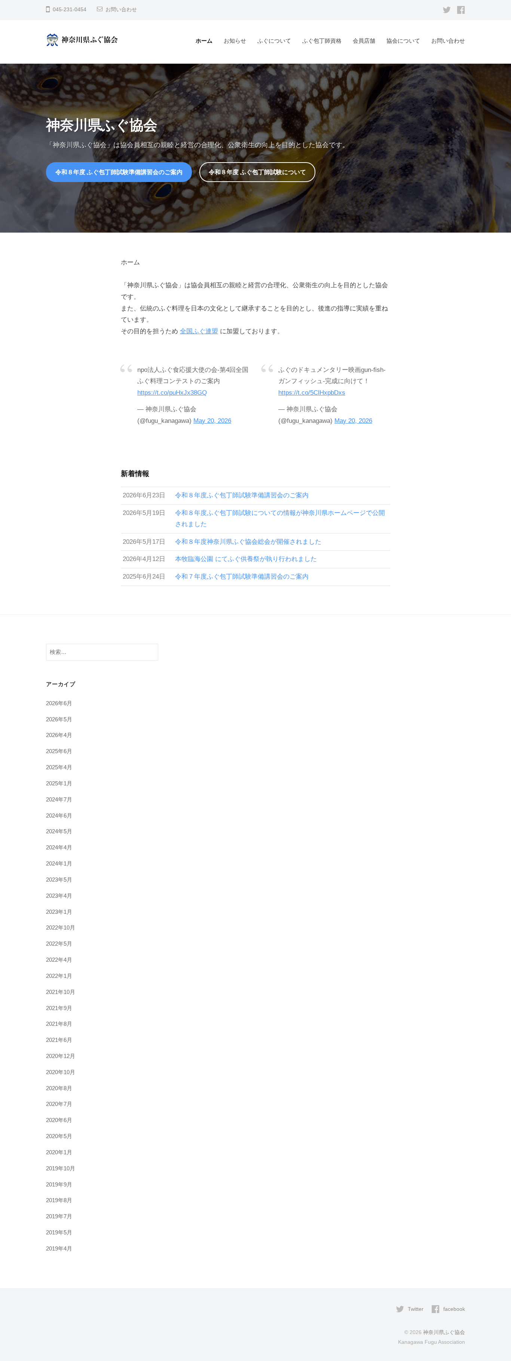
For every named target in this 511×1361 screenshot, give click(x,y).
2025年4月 (59, 767)
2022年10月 (60, 927)
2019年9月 (59, 1184)
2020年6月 (59, 1120)
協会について (403, 40)
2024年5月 (59, 831)
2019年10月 (60, 1168)
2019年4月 (59, 1248)
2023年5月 (59, 879)
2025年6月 (59, 751)
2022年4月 (59, 960)
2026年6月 (59, 703)
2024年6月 (59, 815)
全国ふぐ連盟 (199, 331)
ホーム (204, 40)
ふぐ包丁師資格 (322, 40)
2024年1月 (59, 863)
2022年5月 (59, 943)
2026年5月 (59, 719)
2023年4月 (59, 895)
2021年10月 (60, 992)
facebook (454, 1309)
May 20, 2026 (212, 420)
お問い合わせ (121, 9)
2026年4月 (59, 735)
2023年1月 (59, 912)
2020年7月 (59, 1104)
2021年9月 (59, 1008)
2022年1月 (59, 976)
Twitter (415, 1309)
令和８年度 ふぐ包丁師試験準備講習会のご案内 (119, 172)
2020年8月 (59, 1088)
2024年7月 (59, 799)
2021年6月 (59, 1040)
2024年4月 (59, 847)
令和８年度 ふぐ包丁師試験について (257, 172)
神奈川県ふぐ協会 (444, 1332)
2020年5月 (59, 1136)
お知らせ (235, 40)
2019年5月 (59, 1232)
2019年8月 (59, 1200)
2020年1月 (59, 1152)
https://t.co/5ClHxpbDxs (311, 392)
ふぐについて (274, 40)
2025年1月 (59, 783)
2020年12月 (60, 1056)
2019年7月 (59, 1216)
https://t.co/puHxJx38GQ (172, 392)
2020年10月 (60, 1072)
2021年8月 (59, 1024)
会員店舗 (364, 40)
